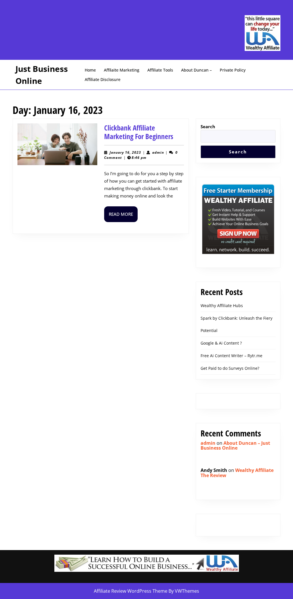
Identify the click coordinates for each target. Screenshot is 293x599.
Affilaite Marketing (121, 70)
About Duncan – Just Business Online (235, 445)
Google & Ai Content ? (221, 343)
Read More (123, 216)
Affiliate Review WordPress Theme (130, 591)
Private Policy (233, 70)
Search (208, 126)
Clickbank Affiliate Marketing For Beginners (138, 132)
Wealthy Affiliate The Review (237, 473)
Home (90, 70)
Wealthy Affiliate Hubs (222, 305)
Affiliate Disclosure (102, 79)
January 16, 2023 (125, 152)
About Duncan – (196, 70)
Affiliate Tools (160, 70)
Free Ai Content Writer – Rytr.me (231, 355)
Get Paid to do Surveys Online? (230, 368)
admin (158, 152)
